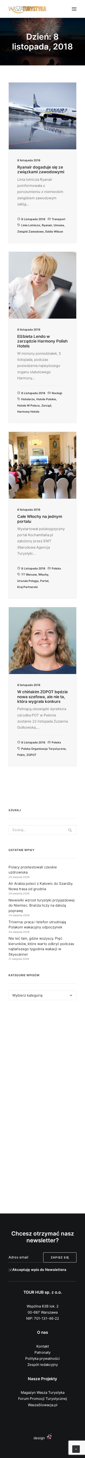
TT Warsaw (29, 574)
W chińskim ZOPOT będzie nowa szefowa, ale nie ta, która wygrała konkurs (42, 696)
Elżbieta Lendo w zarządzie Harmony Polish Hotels (42, 341)
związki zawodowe (30, 231)
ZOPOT (31, 755)
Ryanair (47, 225)
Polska (56, 568)
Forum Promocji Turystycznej (42, 1398)
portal (44, 581)
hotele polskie (46, 399)
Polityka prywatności (42, 1358)
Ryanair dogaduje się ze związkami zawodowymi (40, 169)
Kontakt (42, 1346)
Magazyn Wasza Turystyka (42, 1392)
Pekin (21, 755)
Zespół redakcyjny (42, 1364)
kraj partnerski (27, 587)
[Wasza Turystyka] (27, 9)
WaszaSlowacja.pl (42, 1405)
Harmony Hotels (28, 411)
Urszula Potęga (27, 581)
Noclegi (57, 393)
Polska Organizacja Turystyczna (43, 748)
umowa (59, 225)
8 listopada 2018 (33, 219)
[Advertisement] (42, 1056)
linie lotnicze (30, 225)
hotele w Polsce (28, 405)
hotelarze (28, 399)
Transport (58, 219)
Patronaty (42, 1352)
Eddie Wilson (54, 231)
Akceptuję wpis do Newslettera (39, 1269)
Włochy (43, 574)
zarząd (46, 405)
